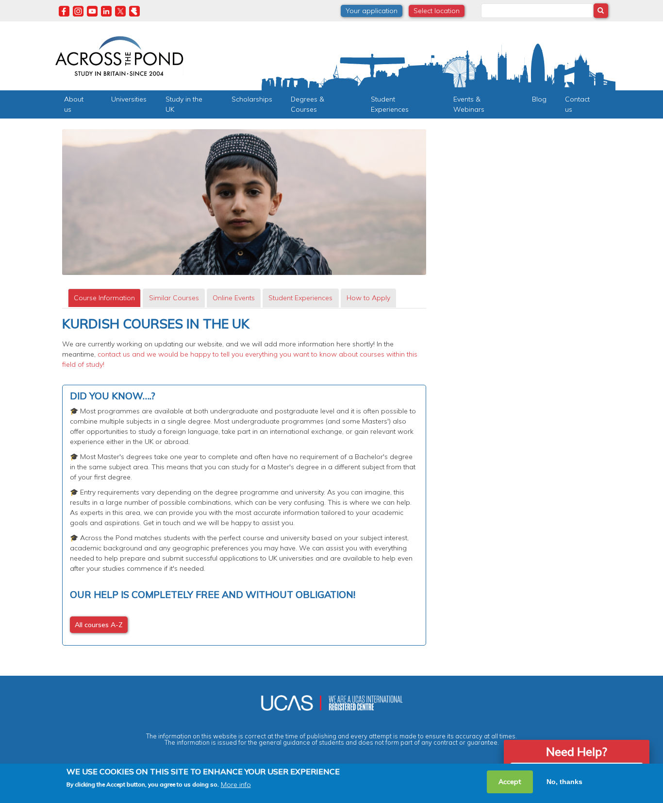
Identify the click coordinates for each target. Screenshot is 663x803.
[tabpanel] (244, 481)
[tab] (104, 298)
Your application (372, 10)
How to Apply (368, 297)
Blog (539, 99)
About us (73, 104)
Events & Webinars (468, 104)
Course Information (104, 297)
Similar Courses (174, 297)
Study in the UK (184, 104)
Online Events (234, 297)
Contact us (577, 104)
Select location (437, 10)
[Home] (119, 55)
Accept (509, 781)
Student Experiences (390, 104)
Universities (129, 99)
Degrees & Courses (307, 104)
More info (236, 784)
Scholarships (252, 99)
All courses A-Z (99, 624)
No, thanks (564, 782)
